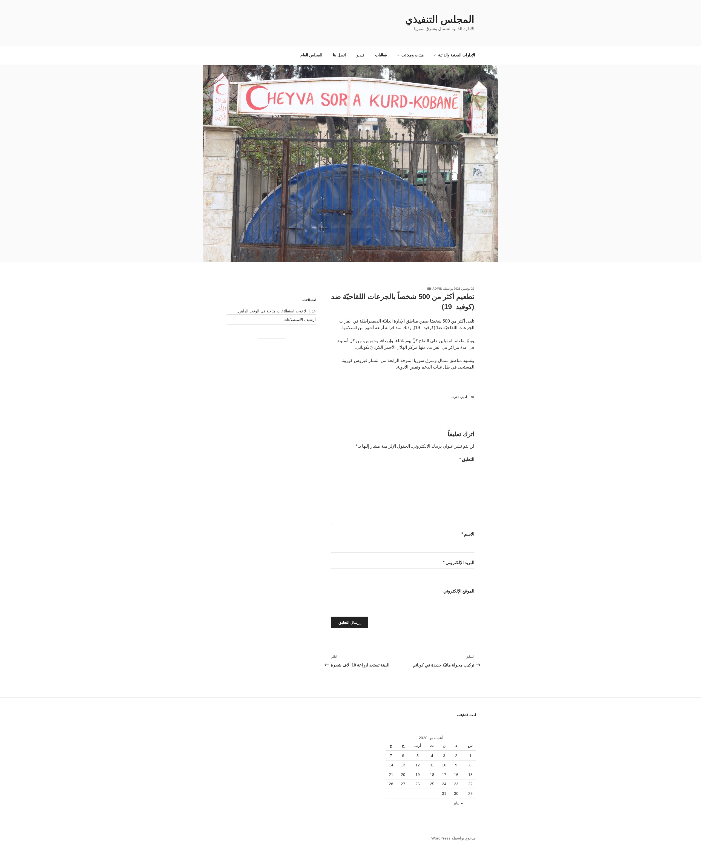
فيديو (360, 55)
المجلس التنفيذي (439, 19)
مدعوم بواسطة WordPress (453, 838)
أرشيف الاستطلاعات (299, 319)
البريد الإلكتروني (458, 562)
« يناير (458, 803)
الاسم (467, 534)
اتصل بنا (339, 55)
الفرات (455, 397)
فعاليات (381, 55)
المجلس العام (311, 55)
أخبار (464, 397)
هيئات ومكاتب (412, 55)
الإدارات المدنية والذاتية (456, 55)
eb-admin (434, 288)
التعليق (466, 459)
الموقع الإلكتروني (458, 591)
